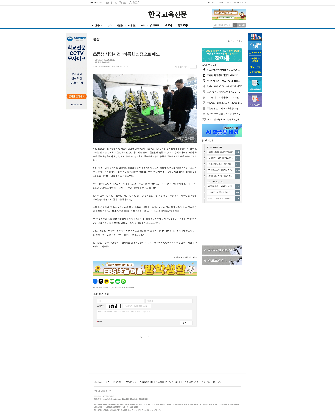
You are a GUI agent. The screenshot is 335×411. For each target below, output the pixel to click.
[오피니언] (131, 25)
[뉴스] (109, 25)
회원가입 (236, 3)
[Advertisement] (106, 13)
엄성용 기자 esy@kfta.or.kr (101, 67)
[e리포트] (154, 25)
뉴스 (234, 41)
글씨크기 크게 (191, 66)
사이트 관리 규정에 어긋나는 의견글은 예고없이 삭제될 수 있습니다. (124, 311)
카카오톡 (106, 281)
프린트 (183, 67)
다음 (148, 336)
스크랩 (187, 67)
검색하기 (235, 25)
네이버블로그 (125, 3)
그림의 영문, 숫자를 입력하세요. (136, 306)
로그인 (244, 3)
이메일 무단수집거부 (190, 382)
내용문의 (220, 3)
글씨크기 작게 (195, 66)
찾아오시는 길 (131, 382)
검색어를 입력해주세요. (221, 25)
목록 (175, 67)
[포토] (142, 25)
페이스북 (112, 3)
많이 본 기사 (209, 64)
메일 (179, 67)
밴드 (123, 281)
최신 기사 (207, 140)
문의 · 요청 (217, 382)
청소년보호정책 (168, 382)
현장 (240, 41)
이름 (99, 301)
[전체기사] (97, 25)
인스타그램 (120, 3)
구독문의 (228, 3)
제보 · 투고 (211, 3)
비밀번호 (149, 301)
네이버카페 (117, 281)
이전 (141, 336)
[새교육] (168, 25)
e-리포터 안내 (117, 382)
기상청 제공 (135, 3)
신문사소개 (98, 382)
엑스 (116, 3)
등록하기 (186, 322)
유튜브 (107, 3)
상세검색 (241, 25)
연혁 (107, 382)
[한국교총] (182, 25)
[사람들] (119, 25)
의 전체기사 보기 (184, 257)
